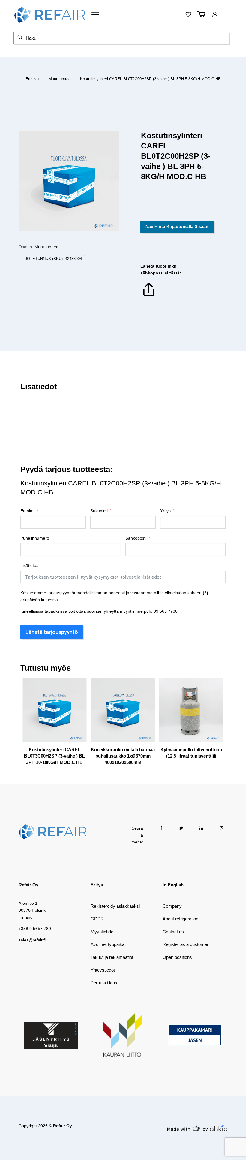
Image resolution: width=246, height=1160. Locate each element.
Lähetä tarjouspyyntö (52, 632)
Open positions (177, 957)
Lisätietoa (29, 565)
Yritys (165, 510)
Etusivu (32, 79)
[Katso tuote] (78, 698)
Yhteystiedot (103, 969)
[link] (51, 1035)
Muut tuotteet (60, 79)
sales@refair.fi (32, 940)
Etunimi (27, 510)
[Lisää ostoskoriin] (78, 686)
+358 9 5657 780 (35, 928)
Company (172, 906)
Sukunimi (99, 510)
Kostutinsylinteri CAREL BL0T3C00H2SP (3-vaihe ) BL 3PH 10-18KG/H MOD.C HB (54, 756)
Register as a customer (185, 944)
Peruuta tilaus (104, 982)
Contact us (173, 931)
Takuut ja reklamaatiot (112, 957)
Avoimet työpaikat (108, 944)
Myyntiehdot (103, 931)
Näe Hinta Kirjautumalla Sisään (177, 226)
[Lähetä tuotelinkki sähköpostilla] (148, 296)
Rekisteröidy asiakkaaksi (115, 906)
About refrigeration (180, 918)
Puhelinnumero (34, 538)
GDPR (97, 918)
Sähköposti (135, 538)
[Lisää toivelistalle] (78, 711)
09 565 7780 (166, 611)
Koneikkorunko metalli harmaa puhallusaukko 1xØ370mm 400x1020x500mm (123, 756)
